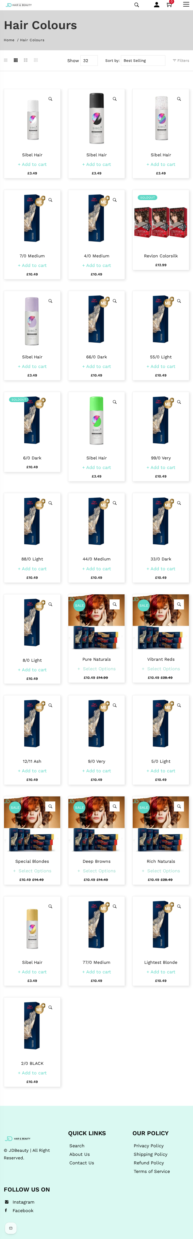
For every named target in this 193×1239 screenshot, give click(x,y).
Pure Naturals (96, 659)
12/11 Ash (32, 761)
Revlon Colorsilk (161, 255)
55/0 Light (161, 356)
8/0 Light (32, 660)
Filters (182, 60)
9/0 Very (96, 761)
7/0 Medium (32, 255)
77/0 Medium (96, 962)
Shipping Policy (150, 1154)
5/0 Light (160, 761)
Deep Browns (97, 861)
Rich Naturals (161, 861)
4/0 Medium (96, 255)
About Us (79, 1154)
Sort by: (112, 60)
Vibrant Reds (161, 659)
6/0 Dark (32, 457)
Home (9, 40)
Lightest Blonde (160, 962)
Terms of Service (152, 1171)
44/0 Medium (97, 558)
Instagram (23, 1202)
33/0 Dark (161, 558)
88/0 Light (32, 558)
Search (76, 1145)
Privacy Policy (149, 1145)
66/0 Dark (96, 356)
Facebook (23, 1210)
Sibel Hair (32, 154)
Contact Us (81, 1162)
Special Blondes (32, 861)
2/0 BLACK (32, 1063)
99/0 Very (161, 457)
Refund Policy (149, 1162)
